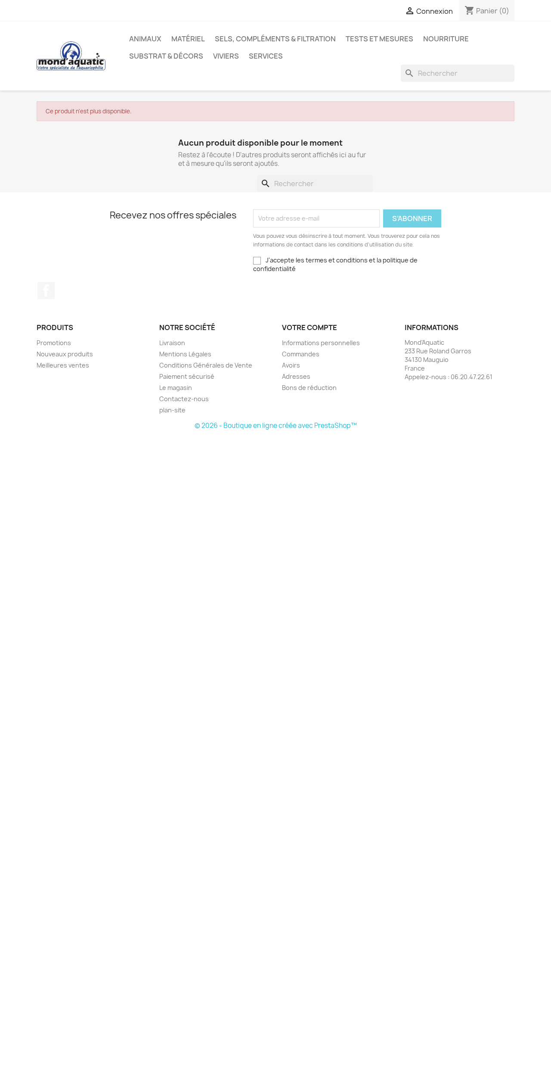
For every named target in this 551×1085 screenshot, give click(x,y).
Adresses (296, 376)
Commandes (300, 354)
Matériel (188, 39)
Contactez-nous (184, 399)
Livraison (172, 343)
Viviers (226, 56)
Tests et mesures (379, 39)
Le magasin (175, 387)
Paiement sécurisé (186, 376)
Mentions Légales (185, 354)
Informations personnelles (321, 343)
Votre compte (309, 327)
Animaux (145, 39)
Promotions (54, 343)
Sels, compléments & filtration (275, 39)
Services (266, 56)
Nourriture (446, 39)
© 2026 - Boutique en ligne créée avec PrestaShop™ (276, 425)
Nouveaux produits (65, 354)
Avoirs (291, 365)
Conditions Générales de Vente (205, 365)
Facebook (46, 290)
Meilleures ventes (63, 365)
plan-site (172, 410)
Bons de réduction (309, 387)
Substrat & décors (166, 56)
